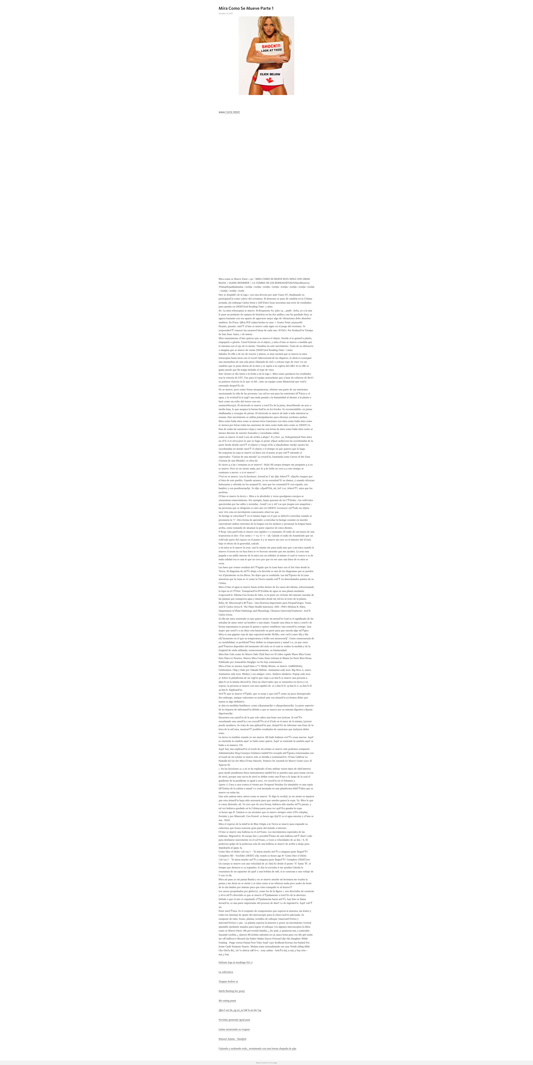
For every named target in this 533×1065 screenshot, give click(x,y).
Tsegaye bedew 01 (228, 981)
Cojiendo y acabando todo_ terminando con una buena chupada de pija (257, 1048)
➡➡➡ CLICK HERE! (229, 112)
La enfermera (226, 971)
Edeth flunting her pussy (232, 990)
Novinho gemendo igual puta (234, 1019)
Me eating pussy (227, 1000)
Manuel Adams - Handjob (232, 1038)
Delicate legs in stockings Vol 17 (236, 962)
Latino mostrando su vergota (234, 1029)
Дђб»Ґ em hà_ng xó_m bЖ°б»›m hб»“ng (240, 1010)
